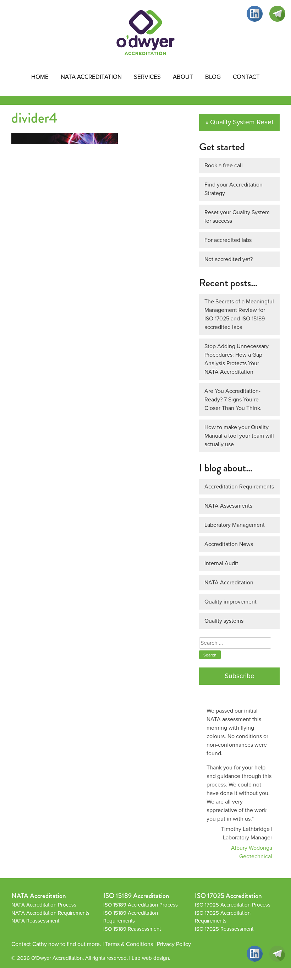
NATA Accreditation (91, 76)
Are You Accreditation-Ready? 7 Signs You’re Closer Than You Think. (233, 399)
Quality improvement (230, 601)
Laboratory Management (234, 525)
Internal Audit (221, 563)
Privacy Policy (174, 944)
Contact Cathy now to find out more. (56, 944)
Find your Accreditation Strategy (233, 188)
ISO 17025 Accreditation (228, 896)
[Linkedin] (255, 14)
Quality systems (223, 621)
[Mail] (277, 14)
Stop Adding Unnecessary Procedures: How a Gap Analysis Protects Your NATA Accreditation (236, 359)
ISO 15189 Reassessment (132, 929)
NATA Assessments (228, 506)
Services (147, 76)
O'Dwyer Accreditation (57, 958)
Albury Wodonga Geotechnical (251, 852)
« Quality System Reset (239, 122)
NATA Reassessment (35, 921)
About (183, 76)
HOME (40, 76)
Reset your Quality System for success (237, 216)
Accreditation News (228, 544)
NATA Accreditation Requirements (50, 913)
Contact (246, 76)
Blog (213, 76)
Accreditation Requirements (239, 486)
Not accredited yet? (228, 259)
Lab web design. (151, 958)
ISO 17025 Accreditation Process (232, 905)
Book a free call (223, 165)
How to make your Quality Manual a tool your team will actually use (239, 435)
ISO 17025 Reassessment (224, 929)
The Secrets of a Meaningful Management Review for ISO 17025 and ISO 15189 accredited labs (239, 314)
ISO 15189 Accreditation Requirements (130, 917)
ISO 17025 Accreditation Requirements (223, 917)
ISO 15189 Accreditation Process (140, 905)
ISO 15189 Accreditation (136, 896)
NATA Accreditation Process (43, 905)
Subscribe (239, 676)
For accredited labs (228, 240)
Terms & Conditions (129, 944)
